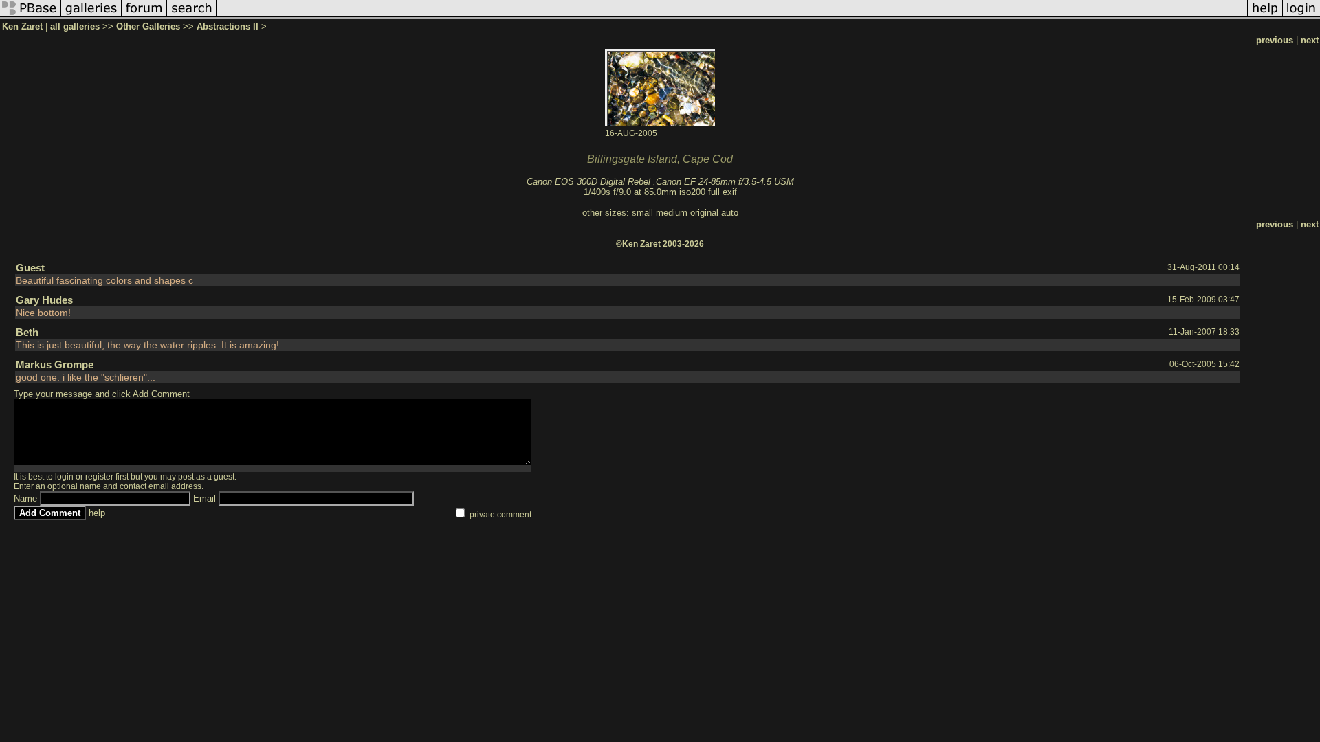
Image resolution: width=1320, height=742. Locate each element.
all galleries (75, 26)
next (1310, 40)
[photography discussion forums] (144, 16)
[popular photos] (732, 16)
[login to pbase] (1301, 16)
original (704, 212)
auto (729, 212)
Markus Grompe (55, 364)
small (642, 212)
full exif (722, 192)
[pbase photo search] (192, 16)
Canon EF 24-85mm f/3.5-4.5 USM (725, 182)
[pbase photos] (30, 16)
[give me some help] (1265, 16)
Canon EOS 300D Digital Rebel (588, 182)
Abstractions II (227, 26)
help (97, 513)
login (64, 477)
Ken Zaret (22, 26)
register (99, 477)
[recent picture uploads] (91, 16)
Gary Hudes (44, 300)
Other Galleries (148, 26)
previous (1274, 40)
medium (672, 212)
